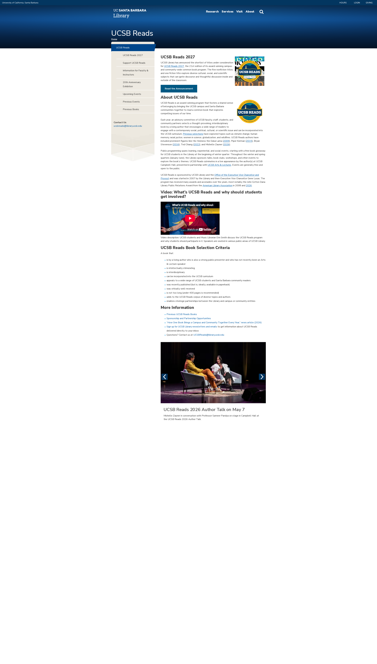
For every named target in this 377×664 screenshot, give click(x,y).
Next (262, 377)
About (250, 12)
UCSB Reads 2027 (174, 66)
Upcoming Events (132, 94)
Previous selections (193, 134)
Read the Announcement (179, 88)
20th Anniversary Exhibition (132, 84)
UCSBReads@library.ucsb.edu (208, 334)
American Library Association (217, 185)
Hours (343, 2)
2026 (226, 144)
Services (227, 12)
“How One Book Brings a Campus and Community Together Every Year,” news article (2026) (214, 322)
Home (114, 39)
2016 (176, 144)
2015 (249, 141)
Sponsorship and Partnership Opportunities (189, 318)
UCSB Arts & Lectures (219, 165)
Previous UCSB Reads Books (182, 314)
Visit (239, 12)
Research (212, 12)
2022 (197, 144)
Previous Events (131, 101)
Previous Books (131, 109)
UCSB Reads (123, 47)
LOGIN (357, 2)
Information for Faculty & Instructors (135, 72)
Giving (369, 2)
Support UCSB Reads (134, 63)
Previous (164, 377)
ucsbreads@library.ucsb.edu (128, 126)
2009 (226, 141)
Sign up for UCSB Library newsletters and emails (192, 326)
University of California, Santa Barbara (20, 2)
